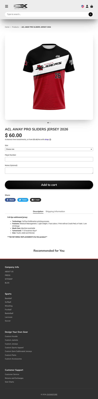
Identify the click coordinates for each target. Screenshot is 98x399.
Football (8, 310)
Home (7, 27)
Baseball (8, 298)
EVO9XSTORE (52, 394)
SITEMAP (8, 279)
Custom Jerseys (11, 344)
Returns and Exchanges (14, 378)
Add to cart (49, 185)
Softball (8, 302)
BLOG (7, 283)
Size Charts (9, 382)
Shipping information (55, 211)
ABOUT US (9, 272)
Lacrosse (8, 317)
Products (15, 27)
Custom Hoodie (11, 336)
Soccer (8, 321)
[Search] (91, 14)
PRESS (7, 275)
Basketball (9, 313)
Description (38, 211)
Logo (21, 6)
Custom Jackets (11, 340)
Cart (91, 6)
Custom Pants (10, 355)
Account (87, 6)
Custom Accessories (13, 359)
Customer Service (12, 374)
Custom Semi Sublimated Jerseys (18, 351)
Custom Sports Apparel (14, 348)
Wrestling (8, 306)
